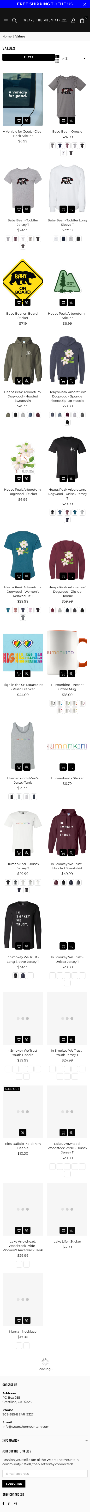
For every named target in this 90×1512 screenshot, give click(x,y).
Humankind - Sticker (67, 778)
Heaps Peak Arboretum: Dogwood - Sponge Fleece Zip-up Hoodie (67, 396)
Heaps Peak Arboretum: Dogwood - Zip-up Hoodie (67, 591)
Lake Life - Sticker (67, 1241)
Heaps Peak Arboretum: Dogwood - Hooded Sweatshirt (23, 396)
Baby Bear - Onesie (67, 131)
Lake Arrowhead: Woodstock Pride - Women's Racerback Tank (23, 1245)
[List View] (57, 61)
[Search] (14, 20)
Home (7, 36)
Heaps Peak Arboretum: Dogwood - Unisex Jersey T (67, 494)
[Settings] (73, 20)
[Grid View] (57, 56)
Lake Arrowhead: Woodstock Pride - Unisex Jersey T (67, 1148)
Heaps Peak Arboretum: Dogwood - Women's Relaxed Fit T (23, 591)
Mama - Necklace (22, 1331)
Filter (29, 57)
